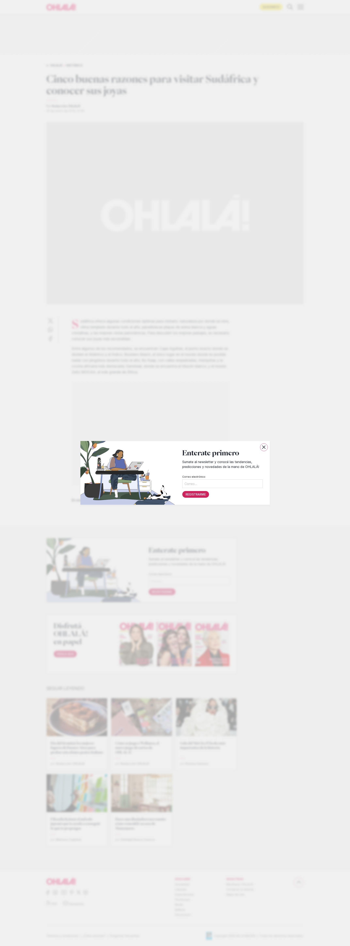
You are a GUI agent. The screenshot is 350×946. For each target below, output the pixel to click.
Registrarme (195, 494)
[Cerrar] (264, 447)
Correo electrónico (193, 476)
